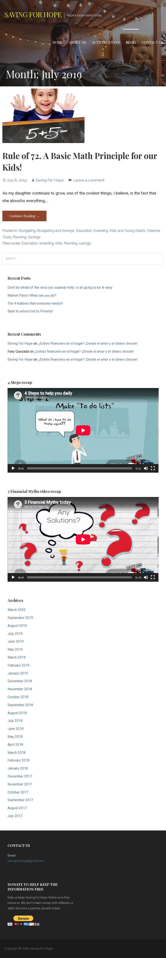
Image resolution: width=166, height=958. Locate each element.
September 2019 (20, 618)
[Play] (13, 468)
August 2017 (17, 808)
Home (58, 42)
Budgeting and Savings (55, 231)
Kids (58, 243)
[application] (83, 430)
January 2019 (18, 673)
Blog (131, 42)
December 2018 (20, 681)
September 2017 (20, 800)
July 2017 (15, 816)
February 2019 (18, 665)
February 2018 (18, 760)
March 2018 (17, 753)
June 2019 (16, 641)
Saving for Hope (33, 14)
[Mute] (146, 468)
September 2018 (20, 705)
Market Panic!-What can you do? (32, 295)
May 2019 (15, 649)
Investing (101, 231)
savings (85, 243)
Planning (19, 237)
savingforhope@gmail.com (26, 861)
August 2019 (17, 626)
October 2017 (18, 792)
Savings (34, 237)
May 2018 (15, 737)
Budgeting (27, 231)
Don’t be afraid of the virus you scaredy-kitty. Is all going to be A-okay (60, 287)
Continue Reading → (24, 216)
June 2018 (16, 729)
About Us (77, 42)
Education (84, 231)
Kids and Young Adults (127, 231)
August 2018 (17, 713)
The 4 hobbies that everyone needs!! (35, 303)
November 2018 (20, 689)
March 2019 (17, 657)
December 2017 (20, 776)
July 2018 (15, 721)
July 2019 (15, 634)
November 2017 (20, 784)
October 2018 (18, 697)
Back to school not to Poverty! (30, 311)
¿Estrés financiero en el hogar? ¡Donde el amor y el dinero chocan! (87, 343)
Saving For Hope (49, 180)
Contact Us (152, 42)
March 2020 (17, 610)
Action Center (106, 42)
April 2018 (15, 745)
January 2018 (18, 768)
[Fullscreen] (153, 468)
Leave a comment (88, 180)
